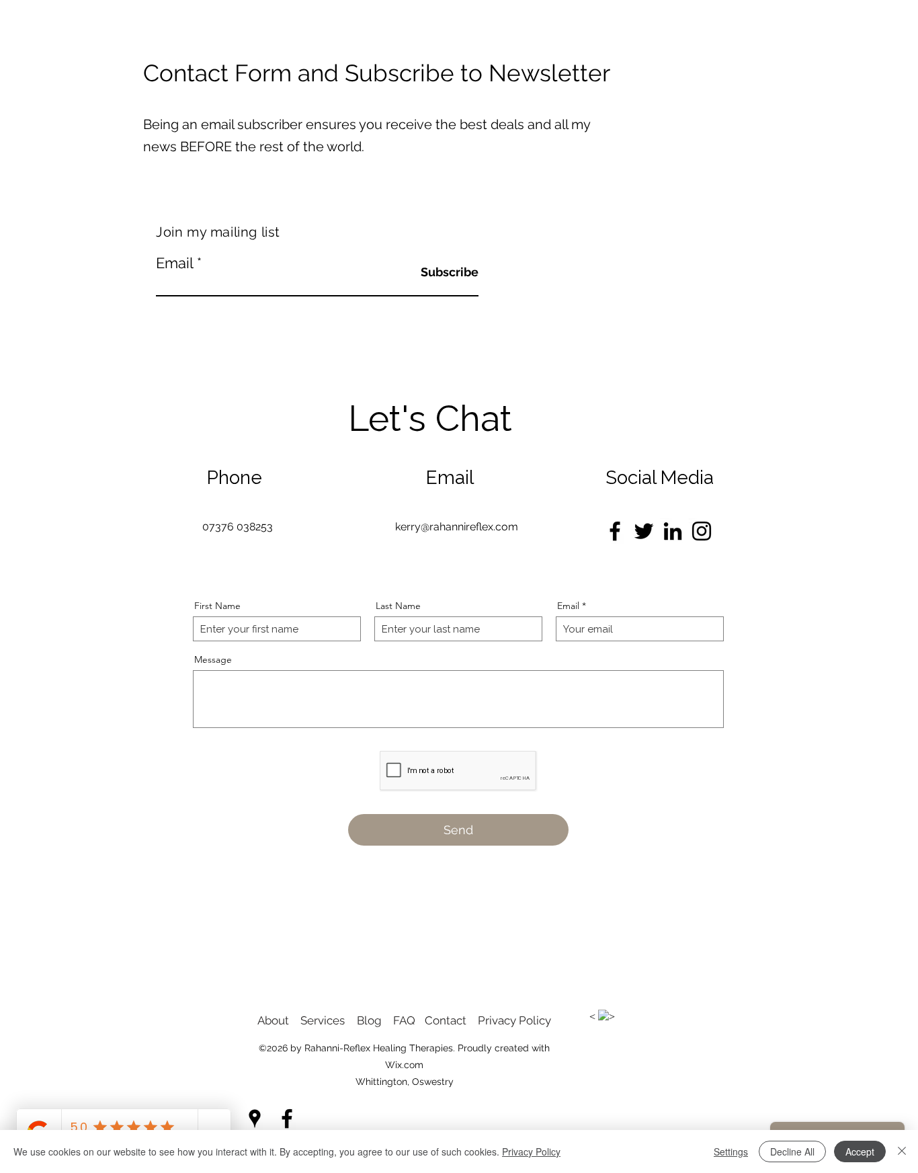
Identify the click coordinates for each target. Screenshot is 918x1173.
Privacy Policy (531, 1151)
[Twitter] (644, 531)
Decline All (792, 1151)
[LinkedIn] (672, 531)
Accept (859, 1151)
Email (174, 262)
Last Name (398, 605)
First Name (217, 605)
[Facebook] (615, 531)
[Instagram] (701, 531)
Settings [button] (731, 1151)
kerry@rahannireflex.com (456, 526)
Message (213, 659)
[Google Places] (254, 1118)
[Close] (902, 1151)
